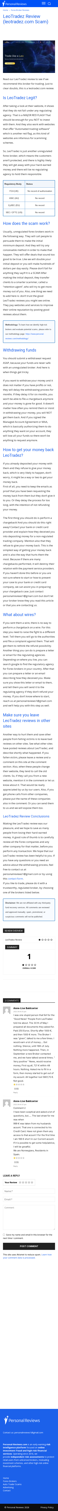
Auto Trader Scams (12, 1484)
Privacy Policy (47, 1507)
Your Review (11, 1182)
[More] (50, 33)
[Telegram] (29, 33)
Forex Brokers (10, 1481)
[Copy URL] (43, 33)
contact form (15, 878)
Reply (15, 1092)
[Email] (22, 33)
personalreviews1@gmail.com (28, 1432)
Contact (7, 1490)
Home (5, 10)
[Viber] (36, 33)
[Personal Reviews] (18, 3)
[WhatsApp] (15, 33)
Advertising (8, 1487)
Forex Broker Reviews (20, 10)
